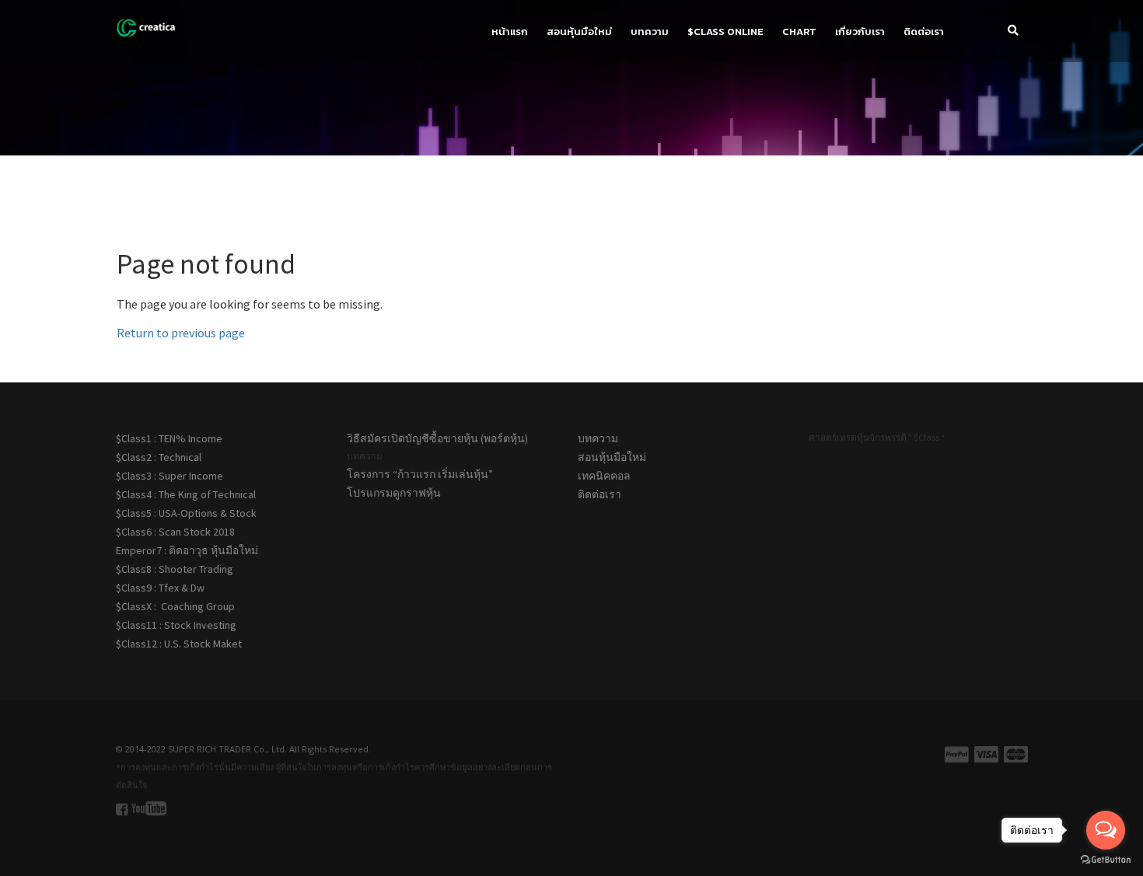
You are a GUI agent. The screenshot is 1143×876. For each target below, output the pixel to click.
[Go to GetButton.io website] (1106, 860)
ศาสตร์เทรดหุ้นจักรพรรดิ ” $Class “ (877, 437)
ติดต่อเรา (924, 31)
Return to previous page (181, 332)
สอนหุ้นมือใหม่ (579, 31)
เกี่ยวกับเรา (860, 31)
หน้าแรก (509, 31)
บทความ (650, 31)
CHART (799, 31)
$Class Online (725, 31)
